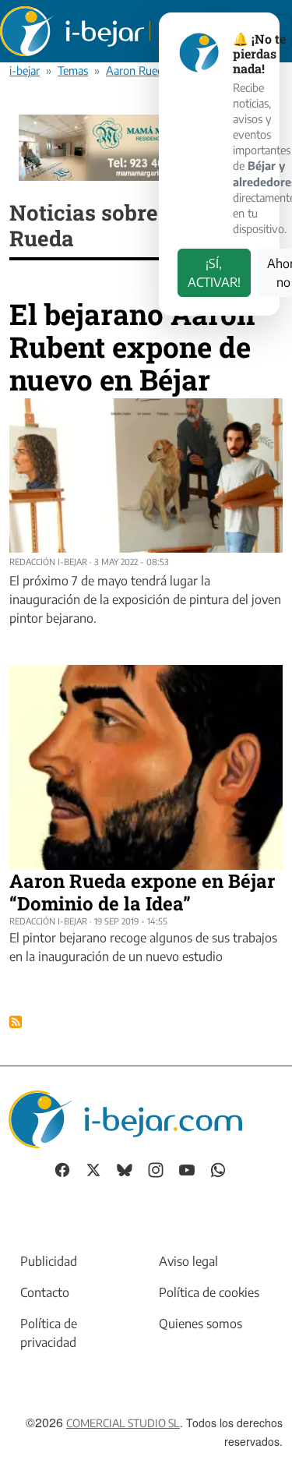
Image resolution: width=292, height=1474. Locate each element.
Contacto (44, 1292)
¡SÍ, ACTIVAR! (214, 273)
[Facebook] (62, 1168)
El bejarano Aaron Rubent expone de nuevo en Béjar (132, 346)
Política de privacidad (48, 1333)
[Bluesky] (124, 1168)
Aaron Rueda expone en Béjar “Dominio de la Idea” (142, 892)
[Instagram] (155, 1168)
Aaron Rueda (137, 70)
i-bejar (24, 70)
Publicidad (48, 1261)
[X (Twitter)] (93, 1168)
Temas (73, 70)
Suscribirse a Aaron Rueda (15, 1022)
